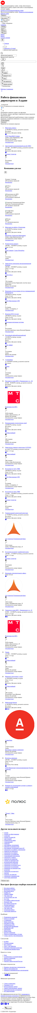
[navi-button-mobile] (2, 40)
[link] (4, 31)
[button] (2, 34)
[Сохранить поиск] (2, 63)
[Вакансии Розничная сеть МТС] (20, 397)
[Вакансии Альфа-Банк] (20, 725)
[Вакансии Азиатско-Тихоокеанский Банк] (20, 529)
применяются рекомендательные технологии (15, 994)
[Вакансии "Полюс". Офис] (20, 802)
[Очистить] (3, 59)
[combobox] (9, 55)
